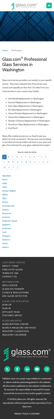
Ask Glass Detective (15, 296)
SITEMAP (35, 413)
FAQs (16, 266)
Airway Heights (9, 190)
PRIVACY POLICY (22, 413)
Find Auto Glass (12, 269)
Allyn (4, 198)
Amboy (5, 209)
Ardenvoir (6, 228)
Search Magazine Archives (19, 327)
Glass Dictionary (13, 289)
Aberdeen (6, 175)
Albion (5, 194)
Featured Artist (12, 315)
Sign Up (7, 304)
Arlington (6, 236)
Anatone (6, 217)
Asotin (5, 243)
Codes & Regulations (15, 292)
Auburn (5, 247)
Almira (5, 202)
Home (5, 50)
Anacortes (6, 213)
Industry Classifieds (15, 331)
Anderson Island (9, 220)
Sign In (6, 308)
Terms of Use (10, 273)
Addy (4, 183)
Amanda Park (8, 205)
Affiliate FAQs (11, 312)
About (6, 266)
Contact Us (9, 276)
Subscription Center (15, 324)
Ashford (6, 239)
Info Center (9, 285)
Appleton (6, 224)
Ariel (4, 232)
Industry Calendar (14, 334)
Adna (4, 187)
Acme (4, 179)
